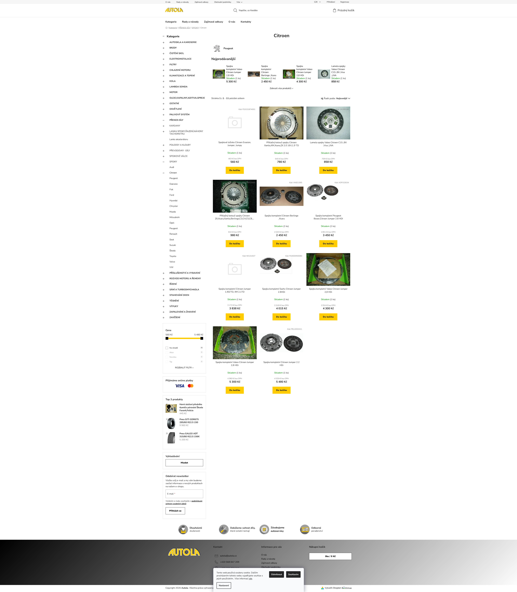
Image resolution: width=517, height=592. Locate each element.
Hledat (184, 462)
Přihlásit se (175, 510)
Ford (171, 195)
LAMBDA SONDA (178, 86)
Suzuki (172, 245)
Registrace (344, 2)
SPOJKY (173, 161)
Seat (171, 239)
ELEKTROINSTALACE (180, 58)
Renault (173, 233)
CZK (316, 2)
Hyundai (173, 200)
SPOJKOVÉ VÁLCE (178, 156)
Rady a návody (182, 2)
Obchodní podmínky (222, 2)
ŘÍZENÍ (173, 284)
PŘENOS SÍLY (176, 120)
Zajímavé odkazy (201, 2)
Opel (171, 222)
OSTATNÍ (174, 103)
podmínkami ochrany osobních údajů (184, 502)
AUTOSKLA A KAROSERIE (183, 42)
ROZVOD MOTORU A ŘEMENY (185, 278)
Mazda (172, 211)
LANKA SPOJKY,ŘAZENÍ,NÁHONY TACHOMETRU (186, 132)
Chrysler (173, 206)
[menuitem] (171, 21)
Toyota (172, 256)
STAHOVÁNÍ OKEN (179, 295)
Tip (185, 361)
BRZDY (173, 47)
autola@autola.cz (228, 555)
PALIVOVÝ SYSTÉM (179, 114)
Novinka (185, 357)
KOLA (172, 81)
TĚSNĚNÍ (174, 300)
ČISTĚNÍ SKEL (176, 53)
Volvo (172, 261)
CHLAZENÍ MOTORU (180, 70)
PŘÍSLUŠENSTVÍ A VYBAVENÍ (184, 272)
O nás (167, 2)
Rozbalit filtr (183, 367)
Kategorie (173, 36)
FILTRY (173, 64)
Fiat (171, 189)
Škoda (172, 250)
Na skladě (185, 348)
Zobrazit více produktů (280, 88)
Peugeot (173, 178)
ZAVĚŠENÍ (174, 317)
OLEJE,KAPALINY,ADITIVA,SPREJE (187, 97)
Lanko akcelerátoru (178, 139)
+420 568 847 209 (229, 562)
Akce (185, 352)
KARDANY (174, 125)
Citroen (173, 172)
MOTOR (173, 92)
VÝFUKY (173, 306)
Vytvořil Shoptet (333, 587)
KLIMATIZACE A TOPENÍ (182, 75)
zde (250, 578)
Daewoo (173, 183)
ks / (330, 556)
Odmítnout (276, 574)
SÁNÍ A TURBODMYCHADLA (184, 289)
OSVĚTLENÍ (175, 109)
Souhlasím (293, 574)
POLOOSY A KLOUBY (180, 144)
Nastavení (224, 585)
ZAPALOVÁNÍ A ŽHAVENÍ (182, 311)
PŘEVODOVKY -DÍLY (179, 150)
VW (171, 267)
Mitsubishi (174, 217)
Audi (171, 167)
